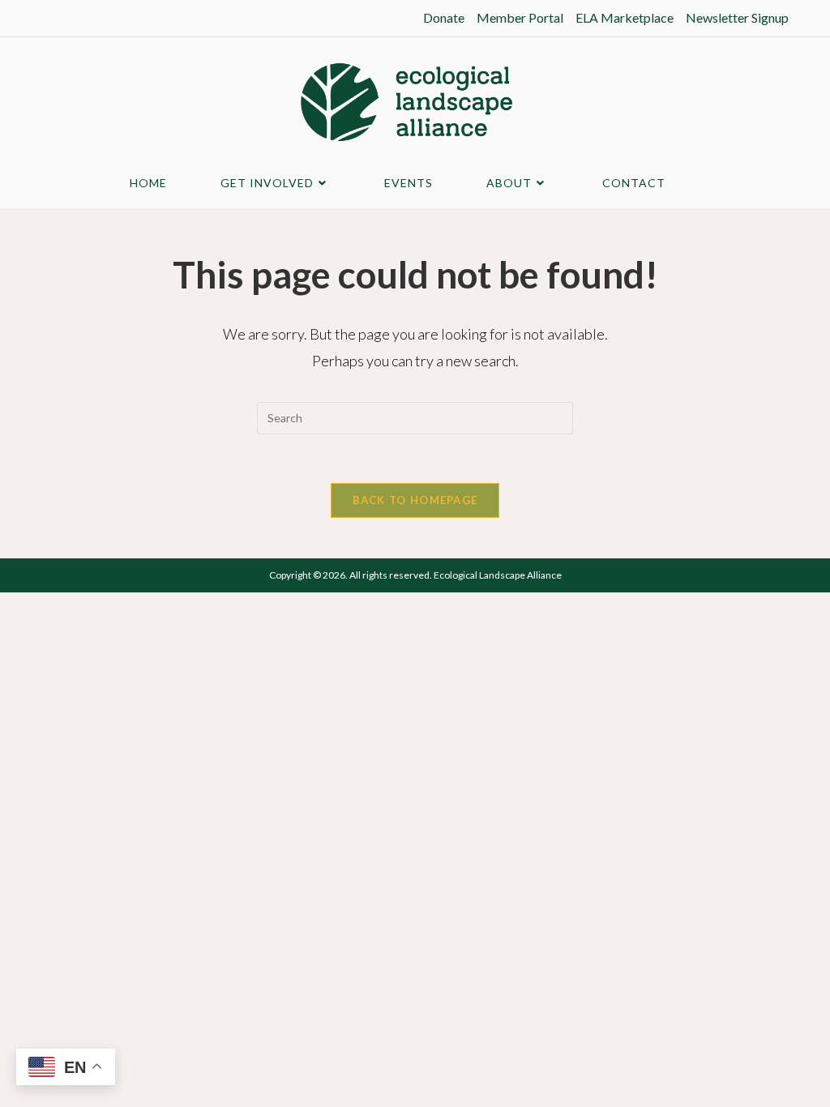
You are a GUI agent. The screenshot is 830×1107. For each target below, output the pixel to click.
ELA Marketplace (624, 17)
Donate (443, 17)
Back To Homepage (415, 500)
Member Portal (520, 17)
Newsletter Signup (737, 17)
